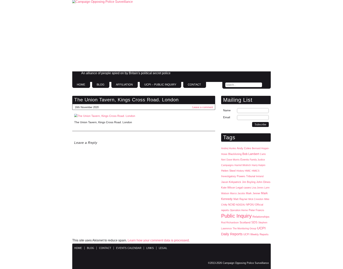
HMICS (255, 170)
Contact (194, 84)
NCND (231, 204)
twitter (257, 75)
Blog (100, 84)
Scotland (245, 222)
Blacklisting (235, 154)
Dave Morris (233, 159)
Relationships (260, 216)
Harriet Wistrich (242, 165)
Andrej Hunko (228, 148)
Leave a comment (202, 107)
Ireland (260, 176)
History (240, 170)
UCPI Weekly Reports (256, 234)
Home (81, 84)
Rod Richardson (230, 222)
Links (150, 248)
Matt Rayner (240, 199)
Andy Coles (244, 148)
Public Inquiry (236, 216)
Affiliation (124, 84)
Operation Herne (239, 210)
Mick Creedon (255, 199)
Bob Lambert (250, 154)
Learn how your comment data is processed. (159, 240)
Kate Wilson (228, 187)
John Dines (263, 181)
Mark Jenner (253, 193)
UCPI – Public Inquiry (160, 84)
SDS (254, 222)
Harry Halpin (258, 165)
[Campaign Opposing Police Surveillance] (171, 35)
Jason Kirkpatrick (231, 182)
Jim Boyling (248, 182)
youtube (265, 75)
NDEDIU (240, 204)
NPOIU (250, 204)
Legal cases (243, 187)
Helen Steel (228, 170)
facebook (249, 75)
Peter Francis (256, 210)
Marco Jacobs (237, 193)
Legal (163, 248)
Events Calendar (128, 248)
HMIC (248, 170)
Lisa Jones (257, 187)
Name (227, 110)
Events (244, 159)
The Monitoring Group (244, 228)
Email (226, 117)
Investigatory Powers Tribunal (238, 176)
